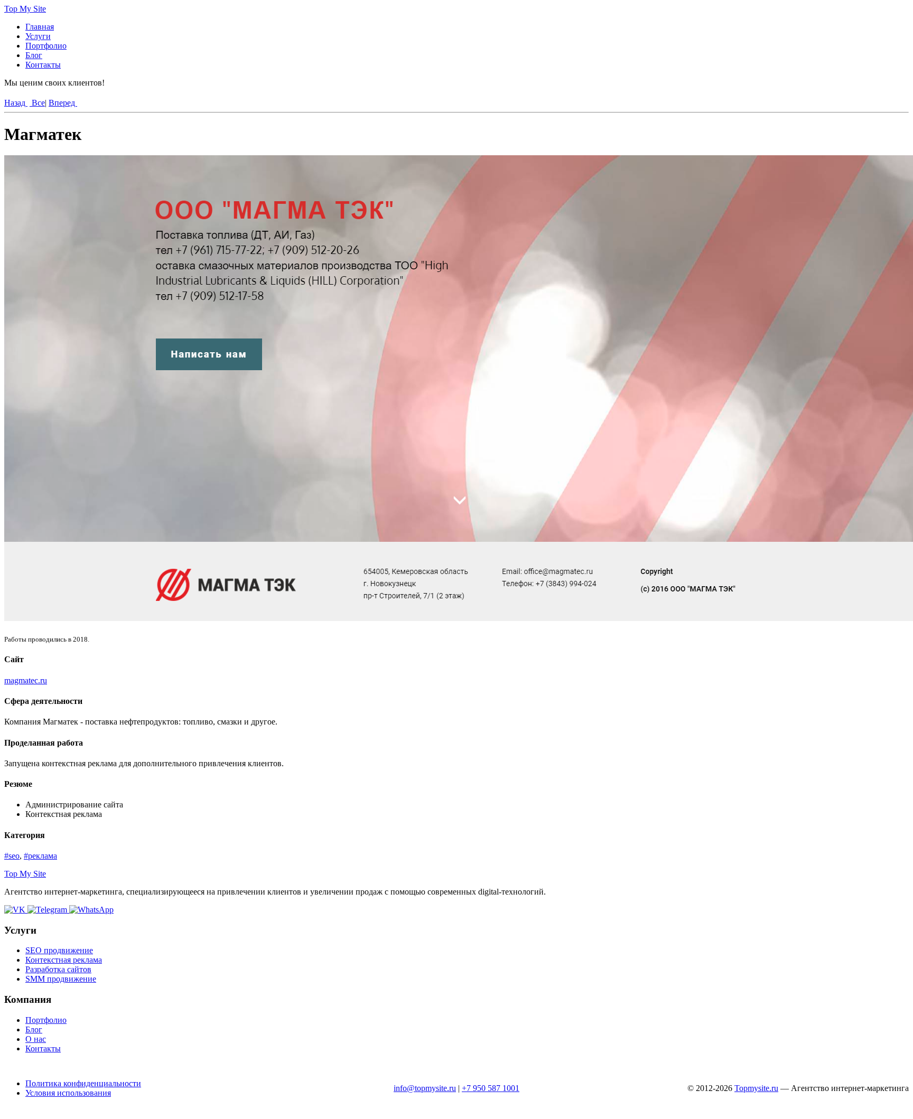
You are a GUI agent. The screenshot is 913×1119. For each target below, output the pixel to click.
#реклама (40, 855)
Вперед (63, 102)
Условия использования (68, 1092)
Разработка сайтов (58, 969)
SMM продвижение (60, 978)
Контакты (43, 64)
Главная (39, 26)
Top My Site (25, 8)
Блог (33, 55)
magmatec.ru (25, 680)
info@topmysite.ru (425, 1088)
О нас (35, 1039)
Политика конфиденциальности (83, 1083)
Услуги (38, 36)
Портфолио (46, 45)
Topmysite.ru (756, 1088)
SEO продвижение (59, 950)
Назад (15, 102)
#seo (12, 855)
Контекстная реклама (63, 959)
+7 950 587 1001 (490, 1088)
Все (37, 102)
